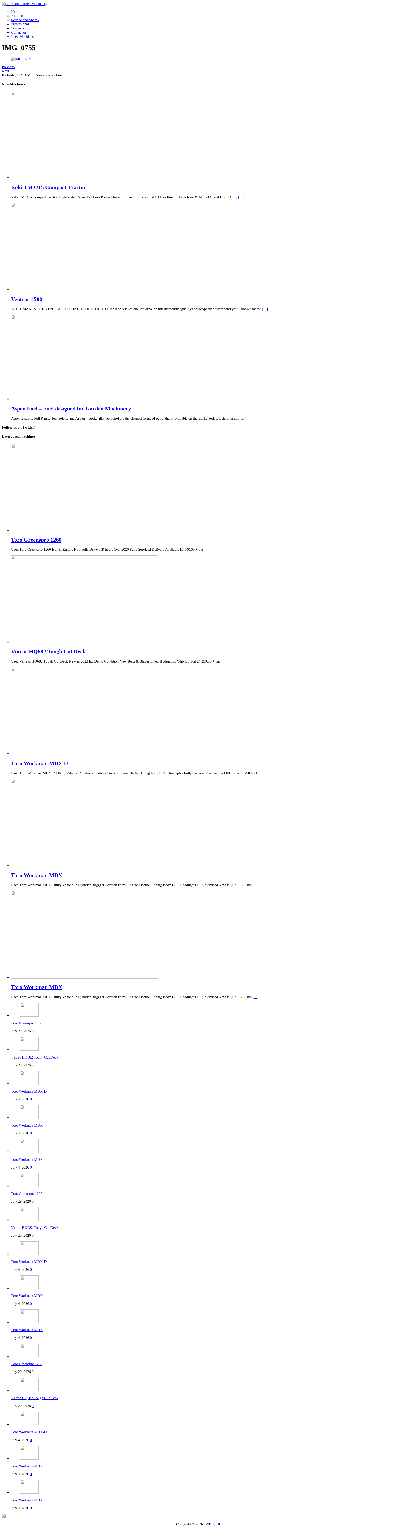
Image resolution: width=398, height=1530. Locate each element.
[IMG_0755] (21, 59)
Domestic (18, 28)
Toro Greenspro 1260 (26, 1023)
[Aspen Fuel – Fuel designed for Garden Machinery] (89, 399)
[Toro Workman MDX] (84, 865)
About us (17, 16)
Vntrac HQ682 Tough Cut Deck (34, 1057)
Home (15, 12)
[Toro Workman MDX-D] (84, 754)
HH (219, 1524)
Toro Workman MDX (27, 1125)
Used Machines (22, 36)
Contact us (18, 32)
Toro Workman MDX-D (29, 1091)
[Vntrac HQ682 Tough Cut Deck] (84, 642)
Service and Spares (25, 20)
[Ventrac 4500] (89, 289)
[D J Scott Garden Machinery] (24, 4)
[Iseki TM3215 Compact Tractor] (84, 178)
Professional (20, 24)
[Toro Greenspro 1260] (84, 530)
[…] (241, 197)
